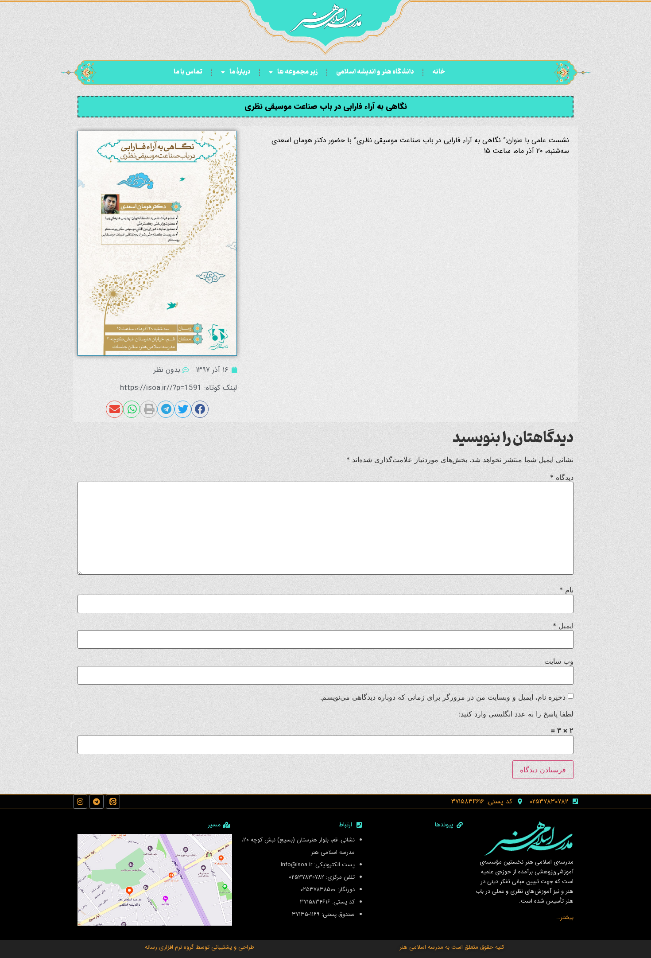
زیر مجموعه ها (297, 72)
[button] (200, 409)
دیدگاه (562, 477)
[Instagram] (80, 801)
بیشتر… (565, 917)
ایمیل (563, 625)
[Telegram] (96, 801)
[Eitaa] (113, 801)
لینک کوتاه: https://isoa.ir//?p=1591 (178, 388)
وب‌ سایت (559, 661)
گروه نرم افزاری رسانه (169, 947)
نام (566, 589)
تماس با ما (188, 72)
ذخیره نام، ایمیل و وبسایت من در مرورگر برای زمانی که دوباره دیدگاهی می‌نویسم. (443, 697)
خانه (438, 72)
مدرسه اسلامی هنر (421, 947)
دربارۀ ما (239, 72)
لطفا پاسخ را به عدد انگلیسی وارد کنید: (516, 713)
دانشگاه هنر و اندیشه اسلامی (375, 72)
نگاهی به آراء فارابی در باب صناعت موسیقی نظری (325, 106)
